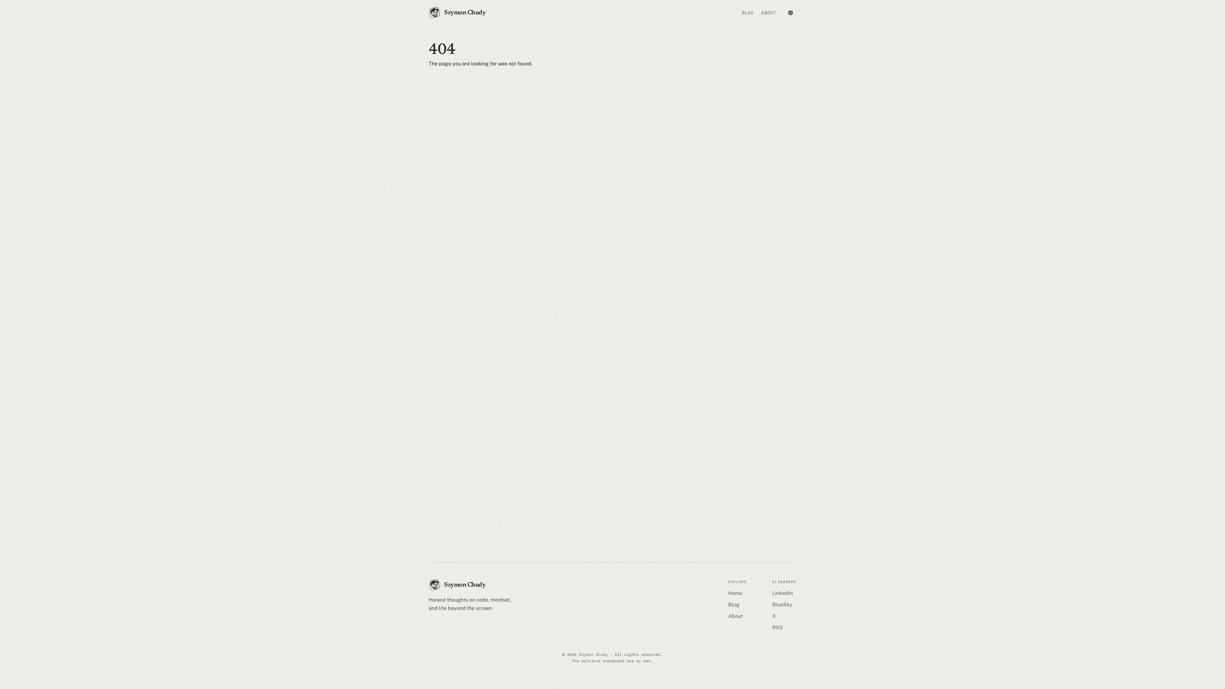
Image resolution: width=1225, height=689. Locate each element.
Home (735, 593)
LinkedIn (782, 593)
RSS (777, 628)
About (768, 13)
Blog (748, 13)
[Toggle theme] (790, 13)
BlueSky (782, 605)
